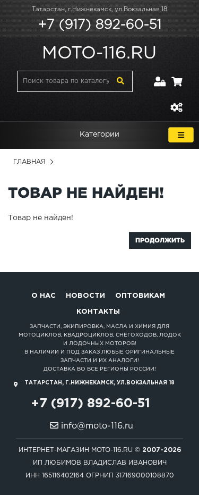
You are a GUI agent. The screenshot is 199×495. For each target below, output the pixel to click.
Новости (85, 296)
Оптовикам (140, 296)
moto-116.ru (99, 53)
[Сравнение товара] (176, 101)
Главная (29, 162)
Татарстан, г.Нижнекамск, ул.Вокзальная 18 (99, 9)
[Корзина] (176, 75)
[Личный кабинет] (160, 75)
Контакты (98, 312)
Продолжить (160, 240)
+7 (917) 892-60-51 (99, 25)
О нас (43, 296)
